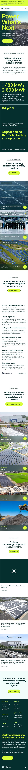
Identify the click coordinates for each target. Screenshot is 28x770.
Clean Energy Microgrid (5, 708)
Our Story (16, 704)
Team (15, 706)
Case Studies (5, 717)
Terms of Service (18, 727)
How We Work (5, 726)
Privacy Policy (18, 725)
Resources (5, 719)
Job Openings (18, 717)
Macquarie (17, 708)
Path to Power (6, 706)
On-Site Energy (6, 704)
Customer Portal (18, 715)
